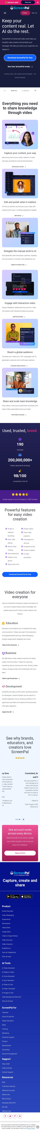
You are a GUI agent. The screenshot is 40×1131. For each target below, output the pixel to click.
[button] (16, 819)
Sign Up (34, 13)
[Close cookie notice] (38, 1127)
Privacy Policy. (31, 1128)
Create (24, 13)
